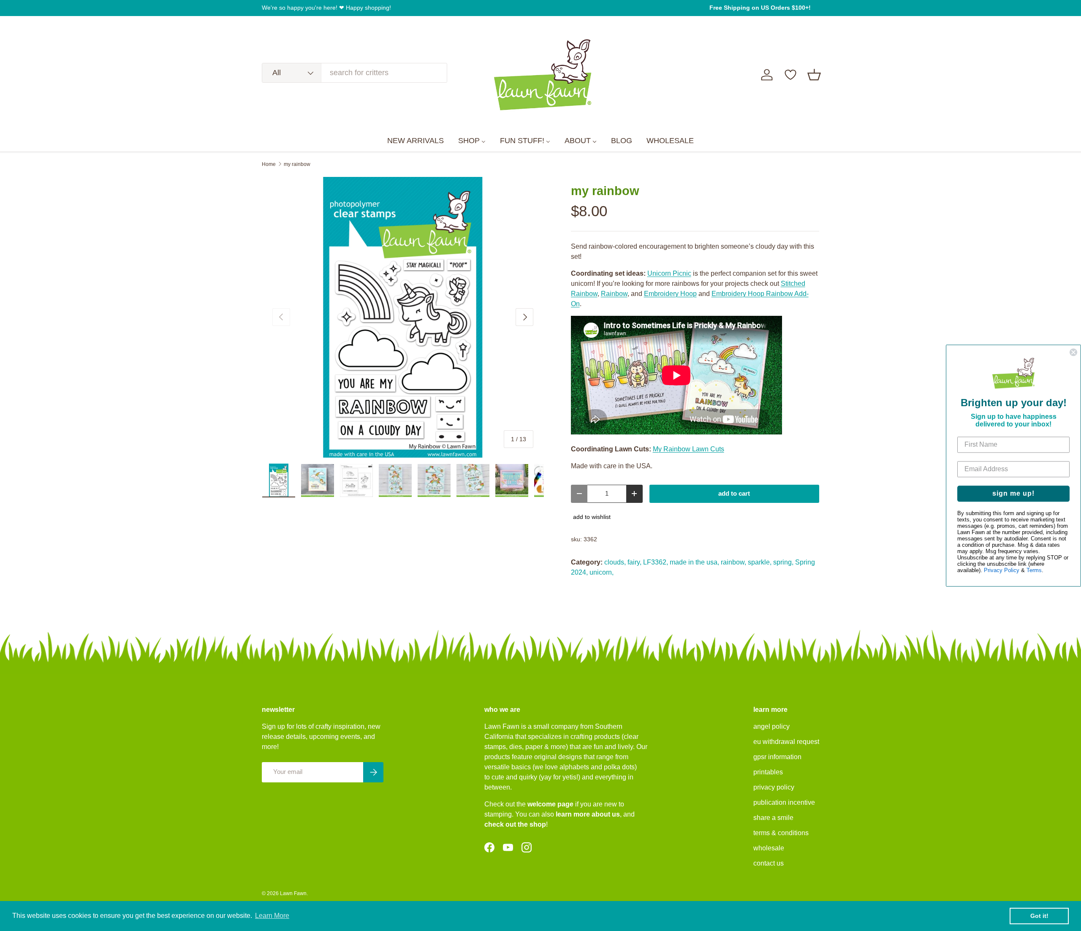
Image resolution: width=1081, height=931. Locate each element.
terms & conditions (781, 832)
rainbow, (733, 562)
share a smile (773, 817)
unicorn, (601, 572)
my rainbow (297, 164)
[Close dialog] (1073, 352)
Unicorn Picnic (669, 273)
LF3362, (655, 562)
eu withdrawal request (786, 741)
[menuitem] (415, 141)
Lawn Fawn (293, 893)
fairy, (634, 562)
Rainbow (614, 293)
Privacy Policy (1001, 570)
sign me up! (1013, 493)
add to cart (734, 493)
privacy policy (773, 787)
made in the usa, (694, 562)
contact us (768, 863)
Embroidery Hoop (670, 293)
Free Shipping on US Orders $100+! (760, 7)
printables (768, 772)
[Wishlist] (790, 74)
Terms (1034, 570)
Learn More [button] (272, 915)
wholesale (768, 848)
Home (269, 164)
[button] (814, 74)
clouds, (615, 562)
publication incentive (784, 802)
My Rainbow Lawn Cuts (688, 449)
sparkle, (759, 562)
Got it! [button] (1039, 915)
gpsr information (777, 756)
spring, (783, 562)
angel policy (771, 726)
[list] (402, 317)
